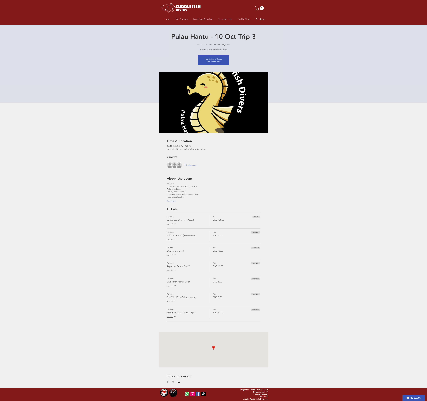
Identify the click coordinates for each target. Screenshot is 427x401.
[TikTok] (203, 394)
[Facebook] (198, 394)
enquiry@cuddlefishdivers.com (255, 399)
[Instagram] (192, 394)
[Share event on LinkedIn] (179, 382)
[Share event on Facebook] (168, 382)
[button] (260, 8)
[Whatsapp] (187, 394)
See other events (213, 62)
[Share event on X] (173, 382)
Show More (171, 201)
